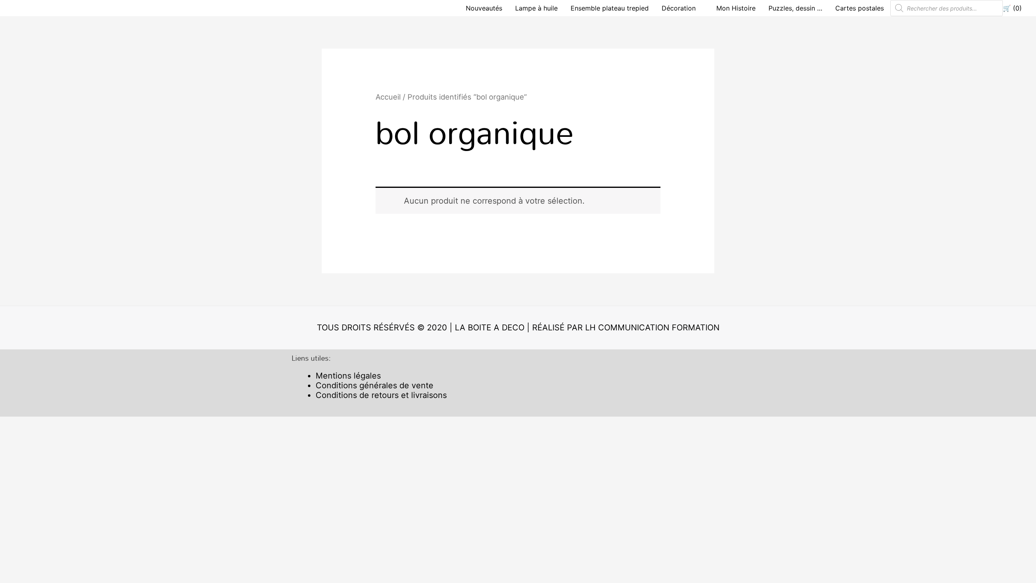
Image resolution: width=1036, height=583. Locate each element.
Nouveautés (484, 8)
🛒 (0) (1012, 8)
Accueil (388, 96)
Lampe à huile (536, 8)
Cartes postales (859, 8)
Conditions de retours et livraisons (381, 395)
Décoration (679, 8)
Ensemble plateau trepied (610, 8)
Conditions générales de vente (374, 385)
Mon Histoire (736, 8)
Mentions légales (348, 376)
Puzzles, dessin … (795, 8)
